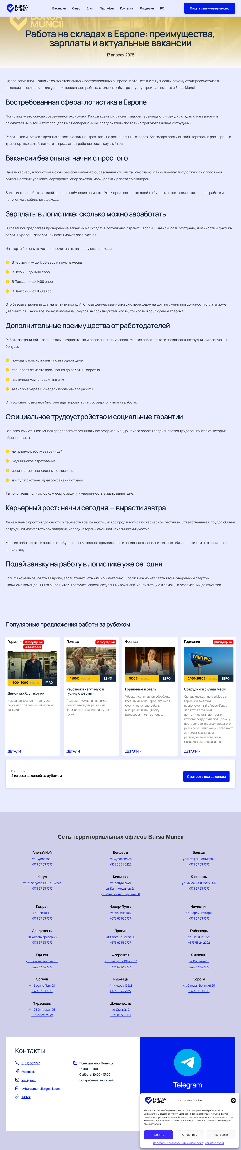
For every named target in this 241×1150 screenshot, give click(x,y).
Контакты (126, 8)
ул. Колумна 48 (120, 883)
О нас (76, 8)
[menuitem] (162, 8)
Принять (158, 1135)
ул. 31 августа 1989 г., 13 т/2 (42, 883)
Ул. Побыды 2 (42, 913)
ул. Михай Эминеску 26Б (199, 883)
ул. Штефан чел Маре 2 (199, 859)
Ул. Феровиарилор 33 (42, 937)
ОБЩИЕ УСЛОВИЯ (214, 1143)
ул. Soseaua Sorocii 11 (120, 937)
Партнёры (107, 8)
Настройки (221, 1135)
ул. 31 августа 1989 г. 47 (120, 961)
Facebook (28, 1072)
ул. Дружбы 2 (120, 1009)
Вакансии (59, 8)
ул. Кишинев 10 (199, 961)
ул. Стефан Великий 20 (199, 985)
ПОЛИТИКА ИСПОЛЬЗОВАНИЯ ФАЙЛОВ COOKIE (178, 1143)
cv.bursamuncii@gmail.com (40, 1089)
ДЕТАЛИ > (16, 751)
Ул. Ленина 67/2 (199, 937)
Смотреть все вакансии (206, 776)
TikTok (26, 1097)
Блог (90, 8)
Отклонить (189, 1135)
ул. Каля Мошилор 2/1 (120, 888)
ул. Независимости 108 (42, 961)
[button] (233, 1100)
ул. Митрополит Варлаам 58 (120, 894)
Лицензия (147, 8)
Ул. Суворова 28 (120, 859)
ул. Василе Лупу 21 (42, 985)
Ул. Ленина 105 (120, 913)
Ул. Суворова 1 (42, 859)
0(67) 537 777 (30, 1063)
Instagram (28, 1080)
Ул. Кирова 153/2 (120, 985)
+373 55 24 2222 (120, 864)
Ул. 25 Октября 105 (42, 1009)
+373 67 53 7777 (42, 864)
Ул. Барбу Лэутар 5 (199, 913)
